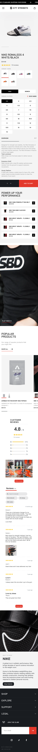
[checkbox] (10, 502)
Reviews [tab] (11, 488)
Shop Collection (8, 684)
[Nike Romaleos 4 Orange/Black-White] (5, 82)
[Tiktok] (19, 740)
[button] (19, 442)
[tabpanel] (19, 550)
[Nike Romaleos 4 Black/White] (12, 74)
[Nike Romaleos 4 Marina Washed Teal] (28, 74)
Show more (19, 606)
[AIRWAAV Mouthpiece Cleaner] (9, 395)
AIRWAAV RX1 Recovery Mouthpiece (14, 401)
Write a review (19, 481)
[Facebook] (26, 740)
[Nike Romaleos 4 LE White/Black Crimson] (20, 74)
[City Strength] (19, 8)
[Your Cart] (34, 8)
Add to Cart (28, 183)
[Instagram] (12, 740)
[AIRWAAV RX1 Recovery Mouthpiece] (3, 395)
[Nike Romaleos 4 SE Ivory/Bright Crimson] (12, 82)
